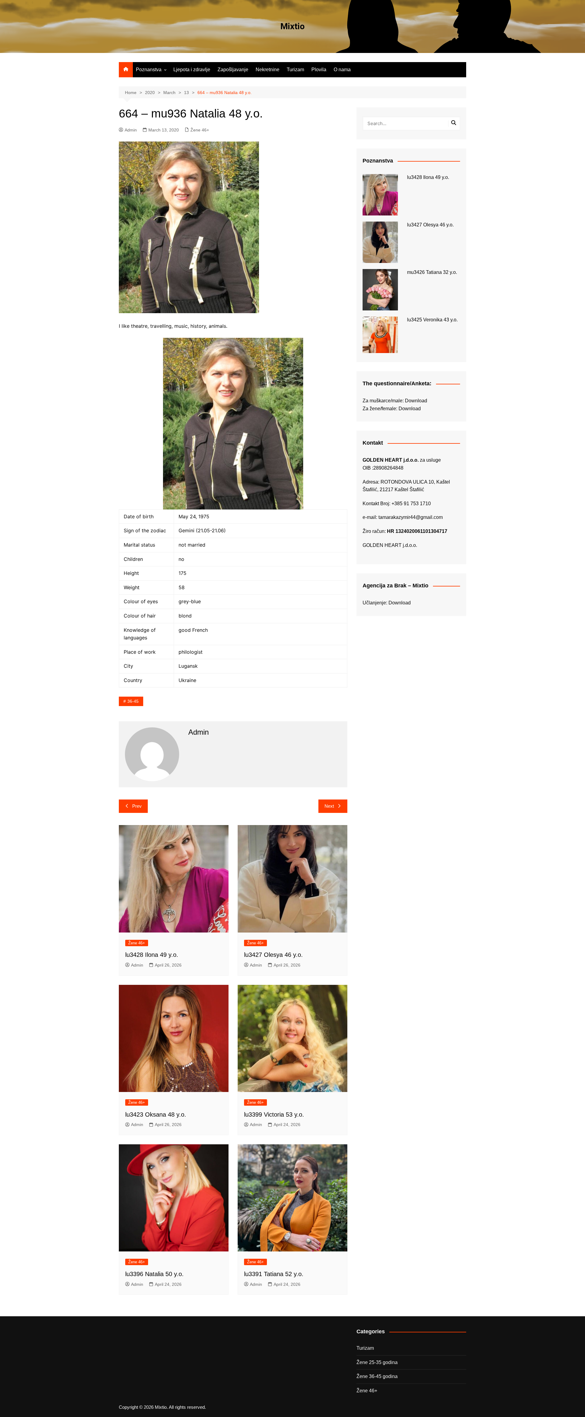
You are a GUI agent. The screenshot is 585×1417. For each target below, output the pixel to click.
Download (416, 400)
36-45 (133, 701)
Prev (137, 806)
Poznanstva (148, 69)
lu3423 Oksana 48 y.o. (155, 1114)
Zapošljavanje (233, 69)
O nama (342, 69)
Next (329, 806)
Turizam (295, 69)
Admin (131, 130)
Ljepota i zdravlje (191, 69)
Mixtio (292, 26)
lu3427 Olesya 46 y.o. (273, 954)
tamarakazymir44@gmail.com (410, 517)
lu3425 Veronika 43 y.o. (432, 319)
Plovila (318, 69)
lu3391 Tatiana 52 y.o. (273, 1274)
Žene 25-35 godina (377, 1362)
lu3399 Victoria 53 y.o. (274, 1114)
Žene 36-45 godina (377, 1376)
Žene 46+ (199, 130)
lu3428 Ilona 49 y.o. (151, 954)
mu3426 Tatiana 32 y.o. (432, 272)
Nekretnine (267, 69)
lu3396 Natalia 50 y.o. (154, 1274)
